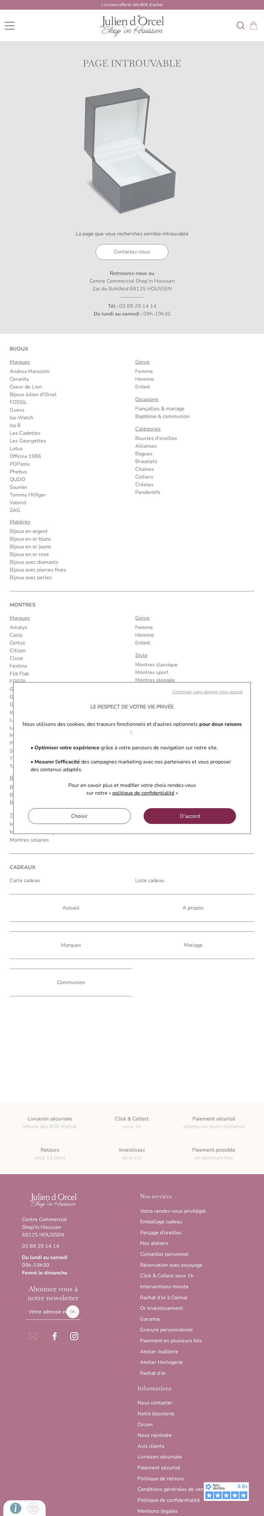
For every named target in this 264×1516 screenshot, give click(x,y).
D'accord (190, 816)
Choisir (79, 816)
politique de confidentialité (143, 793)
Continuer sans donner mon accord (207, 692)
